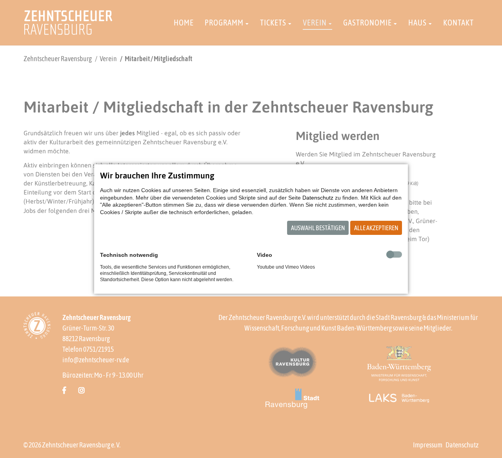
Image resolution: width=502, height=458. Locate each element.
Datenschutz (317, 197)
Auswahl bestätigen (318, 227)
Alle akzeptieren (376, 227)
